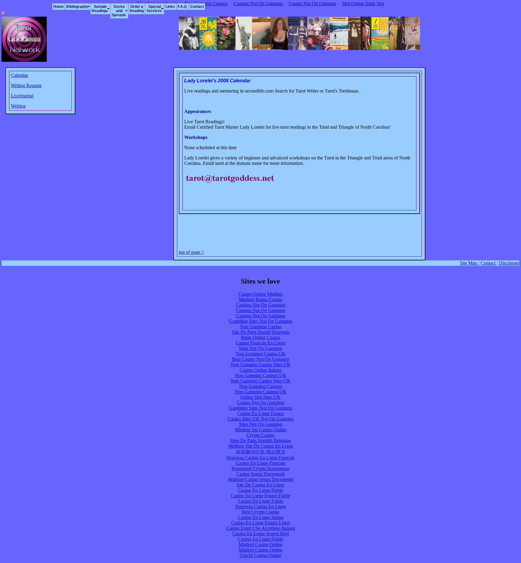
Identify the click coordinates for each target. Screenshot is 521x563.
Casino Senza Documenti (260, 474)
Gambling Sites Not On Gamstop (260, 321)
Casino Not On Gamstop (260, 402)
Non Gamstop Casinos (260, 386)
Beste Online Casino (260, 337)
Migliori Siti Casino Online (260, 429)
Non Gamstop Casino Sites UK (261, 364)
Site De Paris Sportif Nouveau (260, 332)
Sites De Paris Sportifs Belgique (260, 440)
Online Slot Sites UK (260, 397)
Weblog (18, 106)
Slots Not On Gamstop (260, 348)
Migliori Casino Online (260, 544)
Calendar (19, 75)
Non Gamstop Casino (260, 326)
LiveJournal (22, 95)
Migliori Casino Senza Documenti (260, 479)
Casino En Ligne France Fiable (260, 495)
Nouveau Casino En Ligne (260, 506)
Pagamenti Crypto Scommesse (260, 468)
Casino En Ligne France (260, 413)
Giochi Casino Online (260, 555)
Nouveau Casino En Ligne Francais (260, 457)
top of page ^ (191, 252)
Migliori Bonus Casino (260, 299)
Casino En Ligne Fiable (260, 490)
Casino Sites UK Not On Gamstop (261, 418)
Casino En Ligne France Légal (260, 522)
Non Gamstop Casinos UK (260, 375)
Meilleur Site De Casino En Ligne (260, 445)
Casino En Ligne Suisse (260, 517)
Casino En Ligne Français (260, 463)
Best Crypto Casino (260, 511)
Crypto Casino (260, 435)
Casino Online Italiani (260, 370)
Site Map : (469, 263)
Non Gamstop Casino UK (261, 353)
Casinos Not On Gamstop (260, 304)
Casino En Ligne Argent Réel (260, 533)
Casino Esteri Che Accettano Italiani (260, 528)
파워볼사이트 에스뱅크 (260, 451)
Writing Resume (26, 85)
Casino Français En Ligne (260, 342)
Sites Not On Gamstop (260, 424)
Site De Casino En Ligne (260, 484)
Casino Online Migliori (260, 294)
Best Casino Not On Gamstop (260, 359)
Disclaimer (509, 263)
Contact (489, 263)
